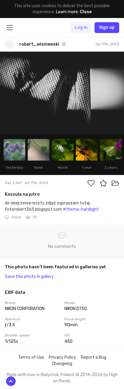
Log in (81, 27)
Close (85, 11)
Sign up (107, 27)
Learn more (67, 11)
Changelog (62, 363)
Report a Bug (93, 357)
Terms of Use (31, 357)
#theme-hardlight (81, 209)
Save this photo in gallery (29, 276)
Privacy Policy (62, 357)
